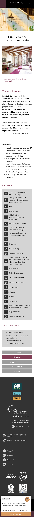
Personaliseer (24, 510)
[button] (15, 70)
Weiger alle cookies (9, 510)
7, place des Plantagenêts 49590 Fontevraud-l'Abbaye (20, 421)
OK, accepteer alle (15, 514)
